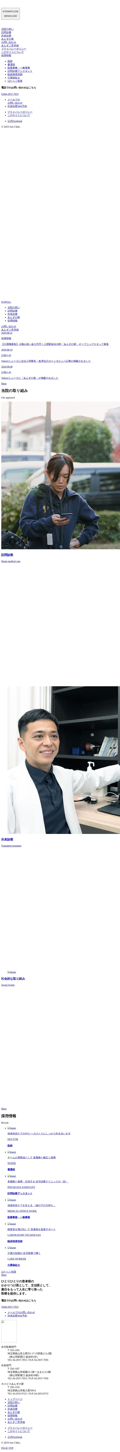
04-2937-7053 (9, 94)
